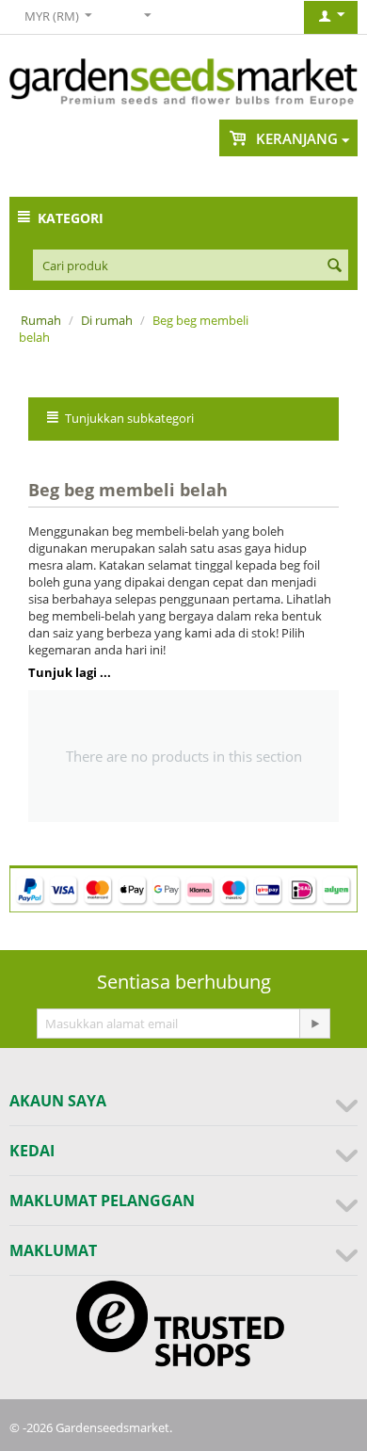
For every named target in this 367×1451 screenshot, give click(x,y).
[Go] (314, 1023)
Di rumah (107, 320)
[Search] (334, 266)
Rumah (41, 320)
